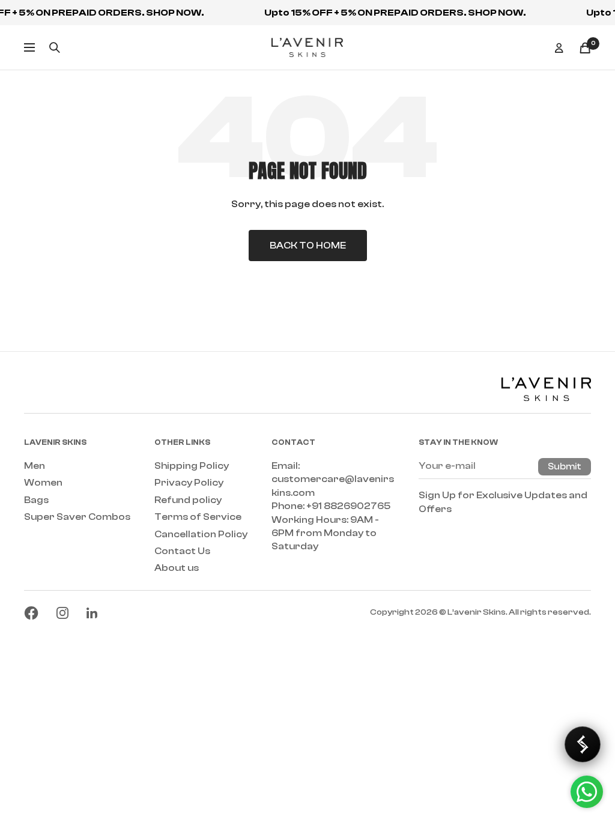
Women (43, 482)
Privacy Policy (188, 482)
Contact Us (182, 551)
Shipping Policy (191, 465)
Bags (36, 500)
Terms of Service (197, 516)
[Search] (54, 47)
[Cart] (585, 47)
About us (176, 567)
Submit (564, 467)
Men (34, 465)
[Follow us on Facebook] (31, 613)
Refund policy (188, 500)
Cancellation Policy (200, 534)
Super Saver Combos (77, 516)
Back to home (308, 245)
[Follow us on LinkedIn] (91, 612)
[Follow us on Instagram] (62, 613)
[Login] (559, 48)
